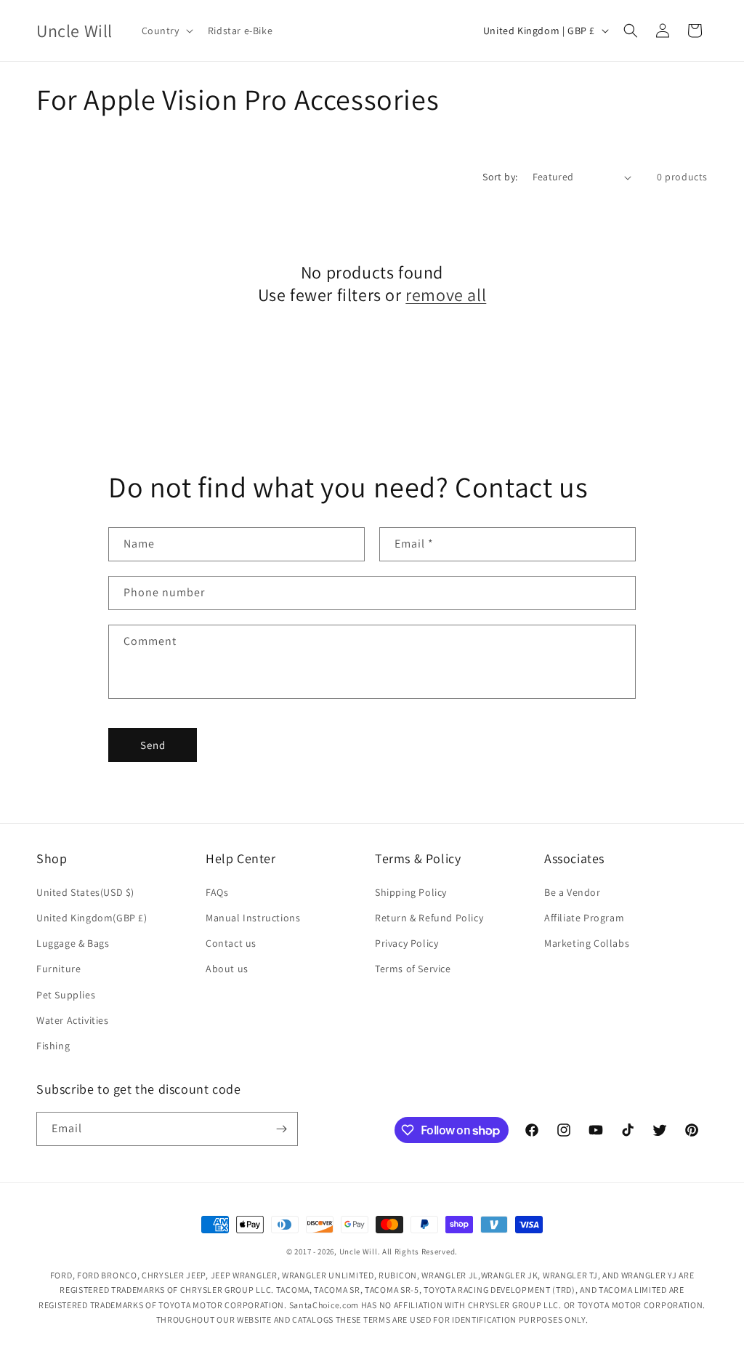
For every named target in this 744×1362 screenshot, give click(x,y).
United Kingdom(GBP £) (91, 917)
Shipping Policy (411, 892)
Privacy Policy (406, 943)
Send (153, 745)
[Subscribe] (281, 1129)
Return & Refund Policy (429, 917)
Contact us (231, 943)
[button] (166, 30)
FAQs (217, 892)
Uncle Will (358, 1251)
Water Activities (72, 1020)
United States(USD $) (85, 892)
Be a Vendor (572, 892)
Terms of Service (413, 968)
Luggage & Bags (72, 943)
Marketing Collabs (586, 943)
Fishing (53, 1045)
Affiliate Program (584, 917)
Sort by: (499, 176)
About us (227, 968)
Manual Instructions (253, 917)
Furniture (58, 968)
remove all (445, 295)
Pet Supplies (65, 994)
